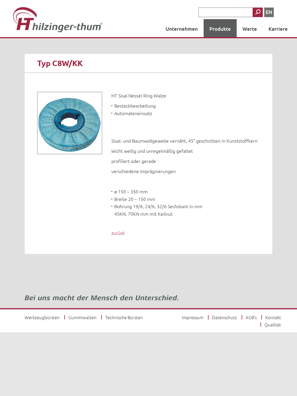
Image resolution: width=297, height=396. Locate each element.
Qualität (273, 324)
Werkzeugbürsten (42, 317)
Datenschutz (224, 317)
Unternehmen (182, 29)
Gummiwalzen (82, 317)
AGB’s (251, 317)
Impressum (192, 317)
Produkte (220, 29)
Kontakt (273, 317)
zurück (118, 233)
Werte (249, 29)
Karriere (278, 29)
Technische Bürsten (124, 317)
